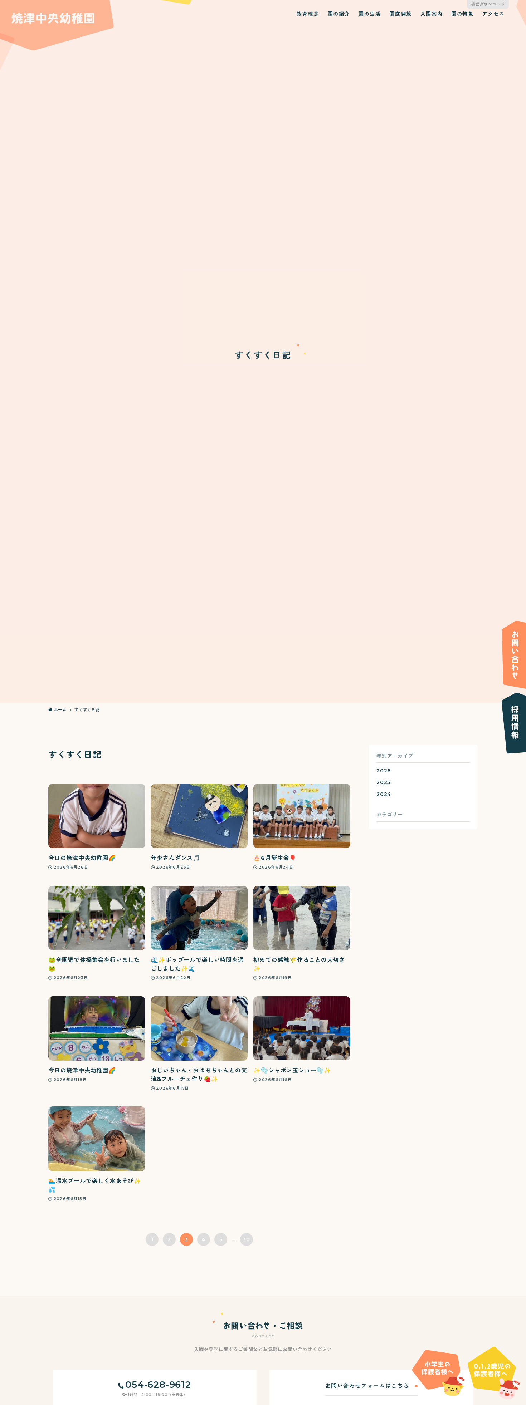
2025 (383, 782)
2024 (383, 794)
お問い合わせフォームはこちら (367, 1385)
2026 (383, 770)
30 (246, 1239)
